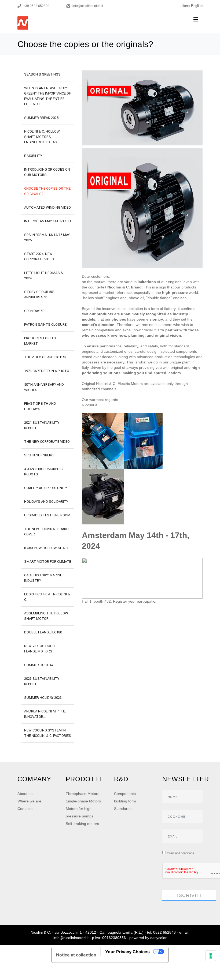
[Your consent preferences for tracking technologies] (211, 956)
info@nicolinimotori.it (87, 6)
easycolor (158, 938)
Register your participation (135, 601)
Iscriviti (189, 895)
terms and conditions (180, 853)
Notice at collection (76, 955)
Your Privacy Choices (127, 951)
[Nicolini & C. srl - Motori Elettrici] (43, 18)
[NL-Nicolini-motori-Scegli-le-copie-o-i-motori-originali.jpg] (142, 107)
